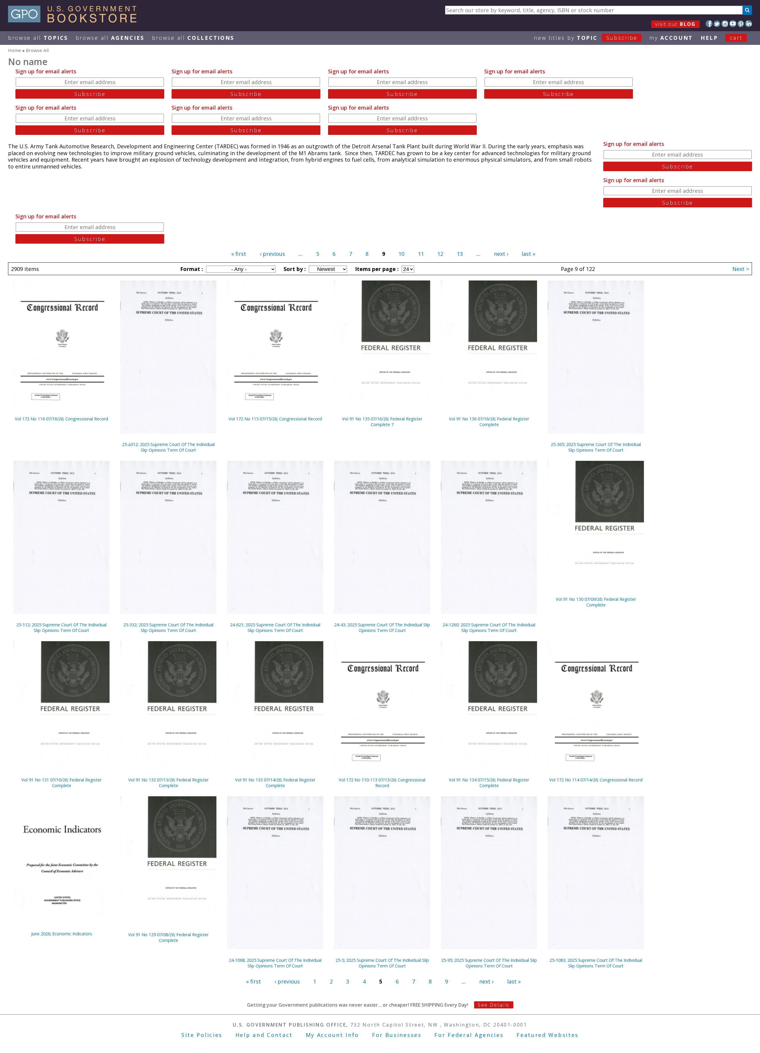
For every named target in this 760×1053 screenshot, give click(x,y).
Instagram (724, 23)
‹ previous (272, 253)
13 (460, 253)
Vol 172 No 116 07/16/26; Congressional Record (61, 419)
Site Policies (201, 1034)
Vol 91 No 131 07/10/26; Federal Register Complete (61, 782)
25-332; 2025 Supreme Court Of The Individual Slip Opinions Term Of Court (168, 627)
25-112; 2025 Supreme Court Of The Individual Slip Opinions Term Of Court (61, 627)
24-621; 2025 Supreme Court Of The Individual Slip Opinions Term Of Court (275, 627)
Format (191, 268)
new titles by (585, 37)
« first (238, 253)
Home (14, 50)
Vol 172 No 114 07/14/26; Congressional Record (595, 780)
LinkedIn (748, 23)
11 (421, 253)
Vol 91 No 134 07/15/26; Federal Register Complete (489, 782)
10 (401, 253)
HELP (709, 37)
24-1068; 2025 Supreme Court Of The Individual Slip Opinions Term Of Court (275, 963)
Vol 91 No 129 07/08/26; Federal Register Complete (168, 937)
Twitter (717, 23)
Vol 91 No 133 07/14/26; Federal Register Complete (275, 782)
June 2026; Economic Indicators (61, 934)
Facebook (709, 23)
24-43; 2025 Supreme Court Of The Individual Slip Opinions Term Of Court (382, 627)
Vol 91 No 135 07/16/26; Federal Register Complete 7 (382, 421)
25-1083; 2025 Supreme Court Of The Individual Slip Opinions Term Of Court (596, 963)
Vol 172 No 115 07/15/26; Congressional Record (275, 419)
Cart (736, 37)
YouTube (732, 23)
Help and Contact (264, 1034)
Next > (740, 268)
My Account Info (332, 1034)
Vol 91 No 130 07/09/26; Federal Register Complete (596, 602)
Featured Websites (548, 1034)
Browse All (38, 37)
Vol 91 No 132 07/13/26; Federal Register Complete (168, 782)
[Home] (75, 20)
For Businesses (397, 1034)
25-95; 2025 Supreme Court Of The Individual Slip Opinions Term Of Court (489, 963)
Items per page (376, 268)
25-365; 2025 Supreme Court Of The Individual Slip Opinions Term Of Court (596, 447)
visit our (675, 24)
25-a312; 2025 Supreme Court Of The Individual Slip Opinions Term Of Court (168, 447)
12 (440, 253)
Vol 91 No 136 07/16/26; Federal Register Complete (489, 421)
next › (501, 253)
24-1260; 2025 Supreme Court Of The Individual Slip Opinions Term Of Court (489, 627)
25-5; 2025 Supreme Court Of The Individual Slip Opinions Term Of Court (382, 963)
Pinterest (740, 23)
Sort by (294, 268)
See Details (493, 1005)
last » (528, 253)
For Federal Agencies (469, 1034)
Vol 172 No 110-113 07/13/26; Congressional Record (382, 782)
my (671, 37)
